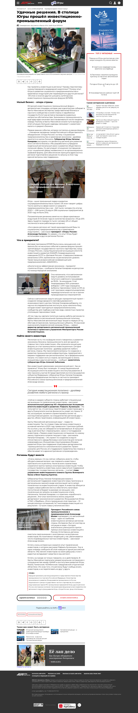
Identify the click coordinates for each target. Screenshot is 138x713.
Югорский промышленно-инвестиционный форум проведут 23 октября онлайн (37, 631)
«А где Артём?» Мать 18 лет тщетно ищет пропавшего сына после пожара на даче (107, 135)
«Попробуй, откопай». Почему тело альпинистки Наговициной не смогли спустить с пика (108, 114)
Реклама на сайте (54, 673)
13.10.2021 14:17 (21, 9)
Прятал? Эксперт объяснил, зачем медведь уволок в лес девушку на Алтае (107, 107)
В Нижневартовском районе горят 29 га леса (104, 94)
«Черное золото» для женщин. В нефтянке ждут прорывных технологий (54, 185)
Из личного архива (24, 76)
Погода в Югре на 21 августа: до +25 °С (104, 85)
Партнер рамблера (50, 705)
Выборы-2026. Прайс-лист (92, 673)
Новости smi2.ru (24, 667)
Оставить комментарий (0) (69, 598)
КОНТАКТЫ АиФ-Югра (38, 673)
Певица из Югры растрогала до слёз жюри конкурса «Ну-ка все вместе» (104, 59)
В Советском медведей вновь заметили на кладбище (104, 68)
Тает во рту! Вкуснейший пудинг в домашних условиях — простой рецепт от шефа (107, 121)
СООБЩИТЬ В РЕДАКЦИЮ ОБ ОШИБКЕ (43, 676)
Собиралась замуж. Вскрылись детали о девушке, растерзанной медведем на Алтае (107, 143)
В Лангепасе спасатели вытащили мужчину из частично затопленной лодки (104, 76)
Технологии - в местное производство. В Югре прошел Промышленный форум (36, 638)
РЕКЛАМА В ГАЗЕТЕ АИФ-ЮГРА (72, 673)
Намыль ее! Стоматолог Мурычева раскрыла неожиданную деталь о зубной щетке (107, 128)
